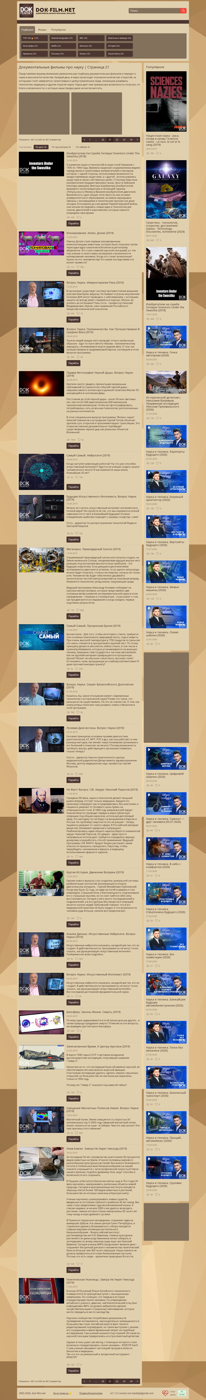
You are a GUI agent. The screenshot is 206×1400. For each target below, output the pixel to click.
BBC (83, 38)
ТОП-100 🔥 (30, 38)
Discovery (57, 53)
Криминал (29, 53)
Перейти (73, 223)
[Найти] (183, 10)
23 (124, 139)
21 (110, 139)
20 (103, 139)
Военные (86, 46)
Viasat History (116, 53)
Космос (85, 53)
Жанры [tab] (42, 29)
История (114, 46)
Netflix (56, 46)
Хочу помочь (61, 1393)
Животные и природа (119, 38)
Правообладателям (90, 1393)
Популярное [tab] (58, 29)
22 (117, 139)
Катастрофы (30, 46)
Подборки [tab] (27, 29)
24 (131, 139)
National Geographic (62, 38)
